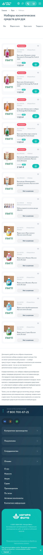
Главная (4, 10)
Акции (7, 478)
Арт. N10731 (20, 227)
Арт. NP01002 (20, 153)
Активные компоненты (13, 498)
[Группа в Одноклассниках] (10, 421)
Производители (11, 488)
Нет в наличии (28, 191)
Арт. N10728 (20, 327)
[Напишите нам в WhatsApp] (17, 421)
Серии (7, 483)
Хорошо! (6, 552)
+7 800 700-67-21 (18, 412)
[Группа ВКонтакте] (5, 421)
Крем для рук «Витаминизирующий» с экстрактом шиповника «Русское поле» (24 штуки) (28, 159)
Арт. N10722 (20, 302)
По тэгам (8, 493)
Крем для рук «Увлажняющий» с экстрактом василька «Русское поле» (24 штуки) (28, 183)
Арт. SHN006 (20, 202)
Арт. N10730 (20, 252)
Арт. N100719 (20, 128)
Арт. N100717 (20, 76)
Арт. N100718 (20, 103)
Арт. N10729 (20, 277)
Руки (12, 10)
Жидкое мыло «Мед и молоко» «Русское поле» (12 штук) (26, 234)
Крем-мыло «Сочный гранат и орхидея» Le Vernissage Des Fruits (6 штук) (27, 84)
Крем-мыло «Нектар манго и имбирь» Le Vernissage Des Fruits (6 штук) (28, 110)
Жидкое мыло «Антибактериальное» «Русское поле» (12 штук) (27, 308)
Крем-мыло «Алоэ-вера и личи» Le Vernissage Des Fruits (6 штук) (27, 135)
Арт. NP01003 (20, 178)
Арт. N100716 (20, 49)
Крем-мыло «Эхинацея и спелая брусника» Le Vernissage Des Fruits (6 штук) (28, 57)
